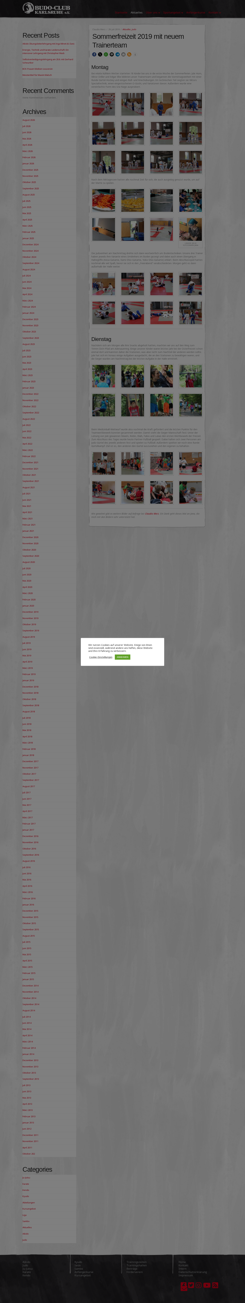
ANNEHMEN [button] (122, 656)
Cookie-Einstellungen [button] (100, 656)
